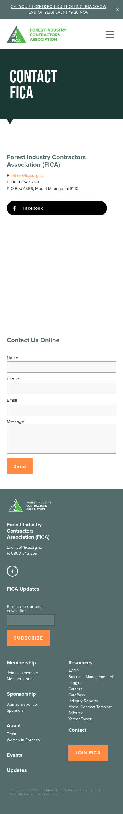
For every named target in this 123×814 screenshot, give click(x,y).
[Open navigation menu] (110, 34)
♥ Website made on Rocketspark (55, 792)
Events (15, 755)
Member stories (21, 679)
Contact (77, 730)
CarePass (76, 695)
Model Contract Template (90, 707)
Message (15, 421)
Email (12, 400)
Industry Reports (83, 701)
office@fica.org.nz (27, 175)
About (14, 725)
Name (12, 358)
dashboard (49, 790)
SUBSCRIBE (28, 638)
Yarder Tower (80, 719)
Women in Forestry (23, 740)
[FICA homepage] (54, 34)
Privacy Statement (82, 790)
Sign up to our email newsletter (25, 608)
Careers (75, 689)
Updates (17, 770)
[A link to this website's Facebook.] (12, 571)
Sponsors (15, 710)
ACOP (73, 671)
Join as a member (22, 673)
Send (20, 466)
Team (11, 734)
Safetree (75, 713)
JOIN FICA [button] (88, 752)
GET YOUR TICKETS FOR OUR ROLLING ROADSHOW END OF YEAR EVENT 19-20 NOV (58, 9)
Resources (80, 662)
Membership (21, 662)
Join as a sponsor (22, 704)
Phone (13, 379)
